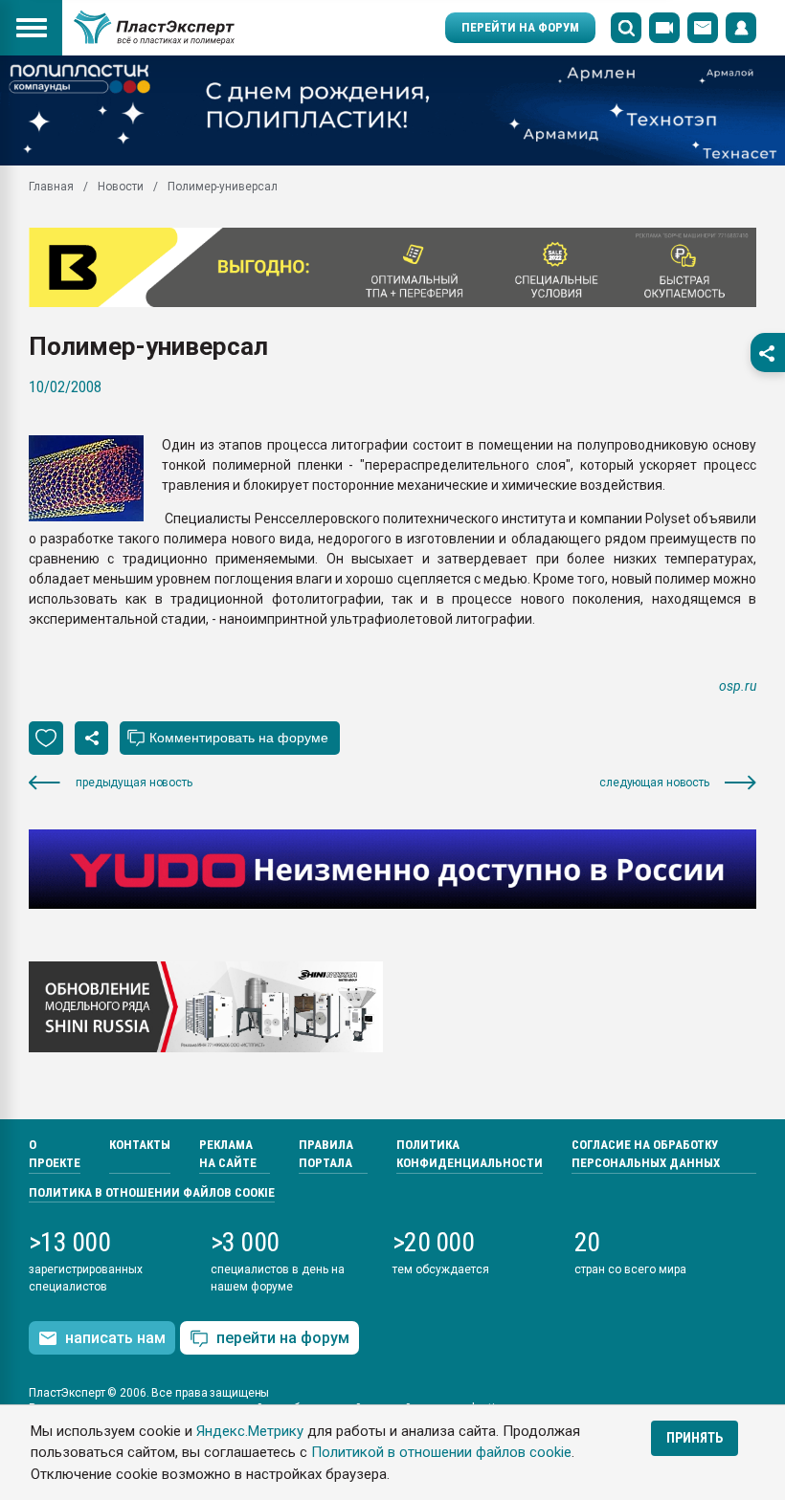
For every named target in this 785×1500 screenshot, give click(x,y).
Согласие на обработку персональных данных (646, 1154)
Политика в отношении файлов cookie (152, 1192)
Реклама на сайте (228, 1154)
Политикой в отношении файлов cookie (441, 1452)
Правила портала (326, 1154)
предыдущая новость (134, 782)
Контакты (139, 1144)
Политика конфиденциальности (469, 1154)
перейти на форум (282, 1338)
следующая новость (654, 782)
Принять (694, 1437)
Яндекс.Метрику (249, 1431)
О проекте (54, 1154)
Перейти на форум (520, 27)
